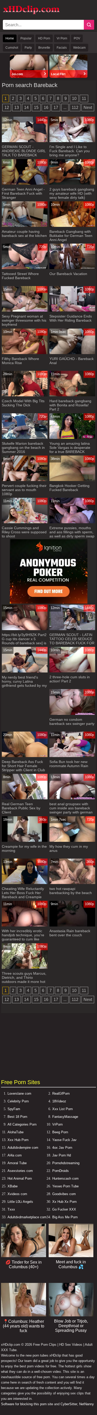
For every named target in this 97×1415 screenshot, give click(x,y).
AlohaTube (16, 1132)
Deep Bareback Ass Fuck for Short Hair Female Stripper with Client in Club (23, 766)
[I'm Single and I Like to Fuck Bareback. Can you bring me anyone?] (72, 141)
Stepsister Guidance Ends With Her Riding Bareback (70, 318)
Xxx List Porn (62, 1109)
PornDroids (60, 1171)
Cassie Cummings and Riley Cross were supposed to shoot (24, 532)
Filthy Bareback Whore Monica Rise (20, 361)
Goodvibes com (64, 1194)
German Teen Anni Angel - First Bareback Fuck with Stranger (23, 193)
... (64, 107)
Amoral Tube (17, 1163)
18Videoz (59, 1101)
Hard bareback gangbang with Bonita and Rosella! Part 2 (70, 405)
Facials (62, 47)
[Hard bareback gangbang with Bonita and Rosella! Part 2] (72, 395)
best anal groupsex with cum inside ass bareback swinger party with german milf (71, 810)
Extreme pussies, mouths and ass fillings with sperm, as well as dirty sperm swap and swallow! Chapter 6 (71, 534)
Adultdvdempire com (23, 1148)
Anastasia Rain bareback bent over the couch (69, 933)
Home (9, 38)
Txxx (11, 1209)
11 (84, 98)
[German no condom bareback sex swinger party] (72, 714)
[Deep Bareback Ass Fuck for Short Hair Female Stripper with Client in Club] (24, 756)
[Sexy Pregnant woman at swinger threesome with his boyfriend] (24, 310)
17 (56, 107)
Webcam (79, 47)
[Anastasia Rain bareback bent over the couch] (72, 925)
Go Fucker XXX (64, 1209)
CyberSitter (69, 1404)
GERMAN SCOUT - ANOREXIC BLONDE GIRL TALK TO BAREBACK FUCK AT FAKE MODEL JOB (24, 155)
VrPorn (57, 1124)
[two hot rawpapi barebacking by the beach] (72, 883)
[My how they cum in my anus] (72, 841)
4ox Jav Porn (62, 1148)
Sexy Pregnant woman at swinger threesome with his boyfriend (24, 320)
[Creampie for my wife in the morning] (24, 841)
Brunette (44, 47)
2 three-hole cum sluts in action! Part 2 (69, 679)
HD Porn (44, 38)
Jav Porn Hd (61, 1155)
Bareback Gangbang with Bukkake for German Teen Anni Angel (70, 235)
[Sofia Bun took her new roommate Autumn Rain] (72, 756)
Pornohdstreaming (65, 1163)
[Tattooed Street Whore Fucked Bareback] (24, 268)
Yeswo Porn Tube (65, 1186)
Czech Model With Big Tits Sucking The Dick (23, 403)
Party (28, 47)
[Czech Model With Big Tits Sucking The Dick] (24, 395)
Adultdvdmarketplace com (27, 1217)
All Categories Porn (22, 1124)
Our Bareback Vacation (68, 274)
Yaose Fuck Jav (64, 1140)
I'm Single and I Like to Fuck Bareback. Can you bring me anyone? (69, 151)
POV (77, 38)
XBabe (13, 1186)
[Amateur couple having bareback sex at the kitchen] (24, 226)
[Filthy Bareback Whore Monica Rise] (24, 353)
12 (6, 107)
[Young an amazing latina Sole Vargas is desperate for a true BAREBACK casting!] (72, 438)
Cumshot (11, 47)
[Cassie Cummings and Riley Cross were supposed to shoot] (24, 522)
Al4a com (15, 1155)
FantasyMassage (65, 1117)
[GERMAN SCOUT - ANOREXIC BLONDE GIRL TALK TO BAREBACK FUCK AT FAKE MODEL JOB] (24, 141)
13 (16, 107)
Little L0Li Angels (20, 1202)
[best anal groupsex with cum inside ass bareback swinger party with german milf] (72, 798)
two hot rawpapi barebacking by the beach (70, 891)
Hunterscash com (65, 1178)
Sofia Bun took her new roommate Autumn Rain (68, 764)
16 (46, 107)
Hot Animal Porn (20, 1178)
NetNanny (86, 1404)
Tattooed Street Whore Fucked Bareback (20, 276)
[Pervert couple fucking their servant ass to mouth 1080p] (24, 480)
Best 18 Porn (17, 1117)
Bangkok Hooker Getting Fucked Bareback (69, 488)
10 (74, 98)
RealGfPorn (61, 1093)
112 (75, 107)
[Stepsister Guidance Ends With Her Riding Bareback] (72, 310)
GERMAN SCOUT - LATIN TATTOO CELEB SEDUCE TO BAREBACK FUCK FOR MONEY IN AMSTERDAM (71, 641)
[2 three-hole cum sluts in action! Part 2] (72, 671)
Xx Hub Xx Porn (64, 1202)
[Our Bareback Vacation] (72, 268)
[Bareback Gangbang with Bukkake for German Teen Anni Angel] (72, 226)
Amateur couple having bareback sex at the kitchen (24, 233)
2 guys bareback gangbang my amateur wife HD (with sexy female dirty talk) (71, 193)
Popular (26, 38)
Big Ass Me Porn (65, 1217)
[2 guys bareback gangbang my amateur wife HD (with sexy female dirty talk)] (72, 183)
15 (36, 107)
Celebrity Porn (18, 1101)
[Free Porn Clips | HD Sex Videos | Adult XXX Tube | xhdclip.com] (31, 13)
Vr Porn (62, 38)
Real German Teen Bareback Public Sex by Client (21, 808)
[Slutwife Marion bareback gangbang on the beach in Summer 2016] (24, 438)
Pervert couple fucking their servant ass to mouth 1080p (24, 490)
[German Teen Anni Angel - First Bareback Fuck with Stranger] (24, 183)
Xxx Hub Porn (18, 1140)
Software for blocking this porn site (27, 1404)
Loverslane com (19, 1093)
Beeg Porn (60, 1132)
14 (26, 107)
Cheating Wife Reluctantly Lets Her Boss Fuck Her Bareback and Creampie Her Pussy (23, 895)
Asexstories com (20, 1171)
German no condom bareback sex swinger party (71, 721)
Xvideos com (17, 1194)
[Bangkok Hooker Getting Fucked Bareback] (72, 480)
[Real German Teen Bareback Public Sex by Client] (24, 798)
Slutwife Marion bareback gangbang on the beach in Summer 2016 (23, 447)
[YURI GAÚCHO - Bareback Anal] (72, 353)
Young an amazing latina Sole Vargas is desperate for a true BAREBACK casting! (69, 449)
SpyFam (14, 1109)
